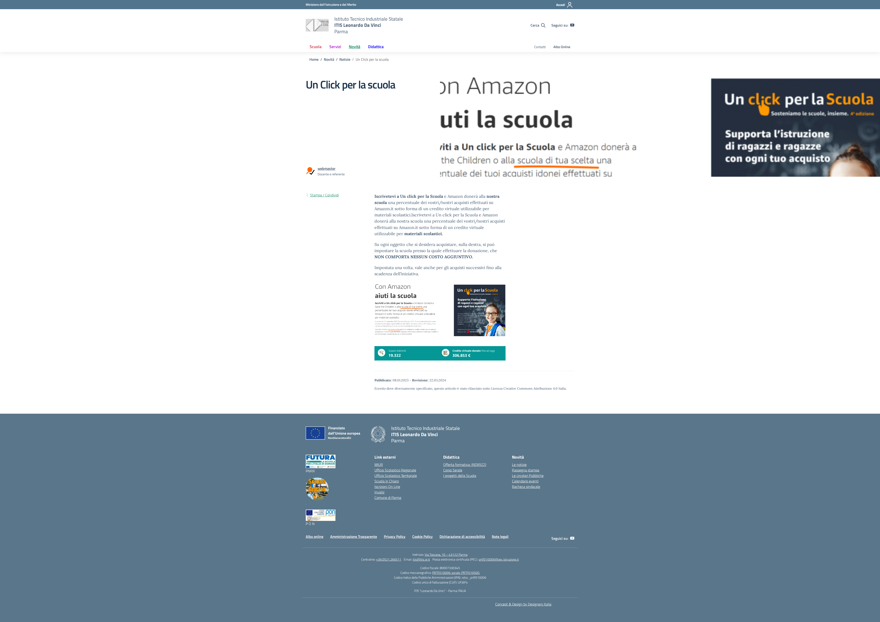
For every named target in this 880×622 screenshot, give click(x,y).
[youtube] (572, 25)
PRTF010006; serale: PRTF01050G (456, 572)
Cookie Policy (422, 536)
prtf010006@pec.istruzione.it (499, 559)
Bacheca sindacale (526, 486)
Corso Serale (452, 470)
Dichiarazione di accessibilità (462, 536)
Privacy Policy (394, 536)
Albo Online (561, 47)
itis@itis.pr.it (421, 559)
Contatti (540, 47)
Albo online (314, 536)
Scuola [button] (316, 47)
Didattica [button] (376, 47)
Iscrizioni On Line (387, 486)
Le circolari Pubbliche (528, 475)
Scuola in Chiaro (386, 481)
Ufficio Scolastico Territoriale (395, 475)
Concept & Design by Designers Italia (523, 604)
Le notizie (519, 464)
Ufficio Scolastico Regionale (395, 470)
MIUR (378, 464)
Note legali (500, 536)
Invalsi (379, 492)
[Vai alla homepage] (317, 25)
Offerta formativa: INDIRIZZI (464, 464)
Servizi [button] (335, 47)
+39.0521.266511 (388, 559)
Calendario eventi (525, 481)
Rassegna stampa (525, 470)
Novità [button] (354, 47)
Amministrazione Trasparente (353, 536)
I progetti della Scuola (459, 475)
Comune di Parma (387, 497)
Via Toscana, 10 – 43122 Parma (446, 554)
